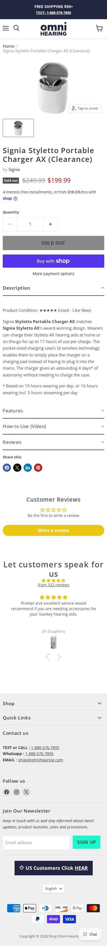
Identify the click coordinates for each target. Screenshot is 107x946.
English (51, 888)
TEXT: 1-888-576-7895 (53, 12)
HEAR (81, 868)
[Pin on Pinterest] (38, 468)
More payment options (53, 273)
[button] (53, 288)
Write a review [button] (53, 530)
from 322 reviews (53, 584)
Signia (14, 169)
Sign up (86, 842)
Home (8, 46)
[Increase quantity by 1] (51, 224)
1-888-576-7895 (45, 747)
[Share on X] (17, 468)
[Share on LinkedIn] (28, 468)
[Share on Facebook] (7, 468)
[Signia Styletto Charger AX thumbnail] (18, 128)
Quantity (11, 212)
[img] (53, 580)
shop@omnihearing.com (40, 759)
